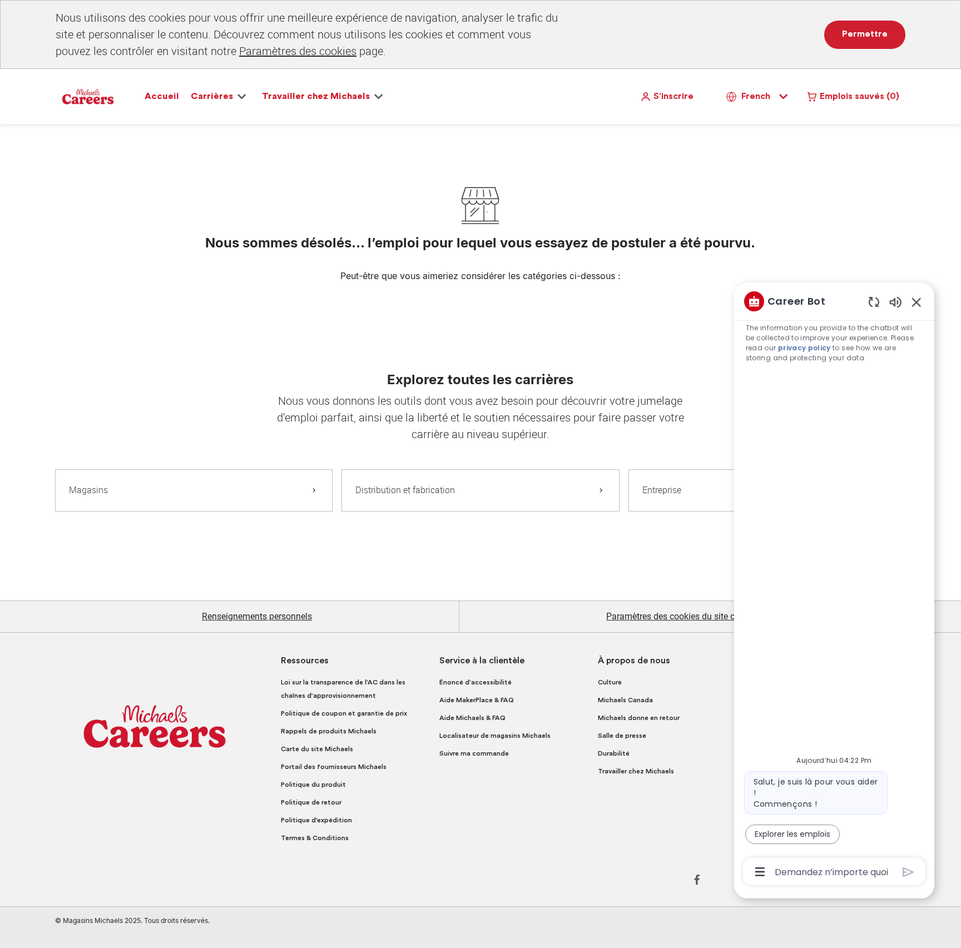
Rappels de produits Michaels (329, 731)
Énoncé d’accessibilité (475, 682)
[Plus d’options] (760, 871)
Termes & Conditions (315, 838)
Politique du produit (313, 784)
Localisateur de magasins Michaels (495, 735)
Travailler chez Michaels (636, 771)
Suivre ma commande (474, 753)
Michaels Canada (625, 700)
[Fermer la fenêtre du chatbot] (916, 302)
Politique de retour (311, 802)
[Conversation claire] (874, 301)
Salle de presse (622, 735)
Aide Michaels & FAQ (472, 717)
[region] (834, 585)
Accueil (162, 96)
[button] (667, 96)
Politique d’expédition (316, 820)
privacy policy (804, 348)
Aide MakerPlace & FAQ (476, 700)
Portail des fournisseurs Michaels (334, 766)
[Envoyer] (908, 872)
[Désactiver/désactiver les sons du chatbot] (895, 302)
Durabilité (614, 753)
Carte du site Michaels (317, 749)
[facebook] (696, 879)
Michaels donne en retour (639, 717)
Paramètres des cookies (297, 50)
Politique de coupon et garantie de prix (344, 713)
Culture (610, 682)
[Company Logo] (88, 96)
